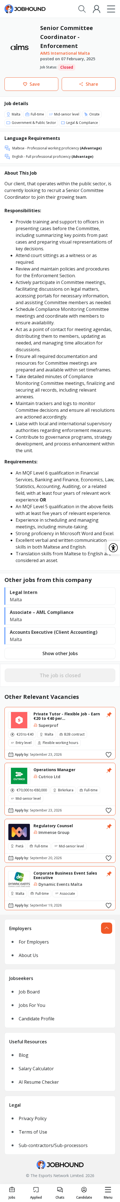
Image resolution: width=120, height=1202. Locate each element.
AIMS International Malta (65, 53)
